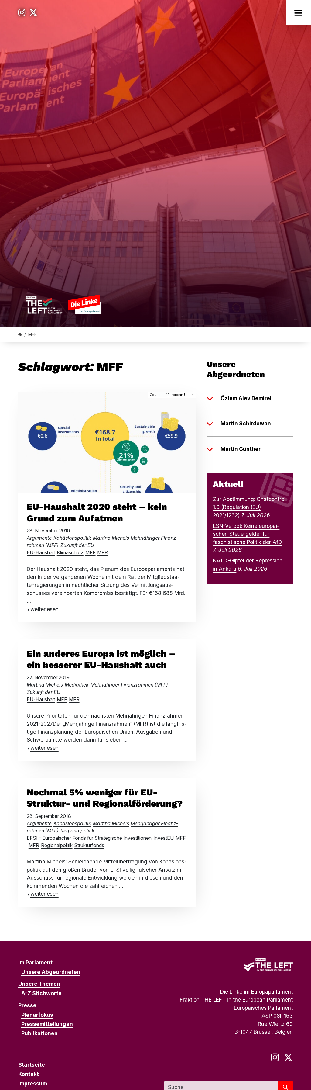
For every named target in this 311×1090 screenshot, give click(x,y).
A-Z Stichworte (41, 993)
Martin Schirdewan (245, 423)
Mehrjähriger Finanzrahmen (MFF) (129, 685)
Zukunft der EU (77, 545)
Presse (27, 1005)
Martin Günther (240, 449)
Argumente (39, 538)
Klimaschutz (70, 552)
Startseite (31, 1064)
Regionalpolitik (77, 831)
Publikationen (39, 1033)
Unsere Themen (39, 984)
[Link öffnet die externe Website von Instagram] (22, 13)
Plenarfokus (37, 1015)
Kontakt (28, 1074)
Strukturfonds (89, 845)
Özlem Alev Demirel (246, 398)
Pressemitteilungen (47, 1024)
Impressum (32, 1083)
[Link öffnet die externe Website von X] (33, 13)
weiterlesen (44, 609)
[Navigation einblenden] (298, 13)
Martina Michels (111, 538)
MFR (102, 552)
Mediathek (77, 685)
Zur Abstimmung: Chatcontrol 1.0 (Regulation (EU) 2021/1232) (249, 507)
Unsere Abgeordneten (50, 972)
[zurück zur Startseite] (63, 304)
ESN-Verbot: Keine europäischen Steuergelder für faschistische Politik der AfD (247, 534)
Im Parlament (35, 962)
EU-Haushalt (41, 552)
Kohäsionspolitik (72, 538)
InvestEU (163, 838)
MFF (90, 552)
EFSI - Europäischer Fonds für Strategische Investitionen (89, 838)
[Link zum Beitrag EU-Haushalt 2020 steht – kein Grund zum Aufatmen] (107, 442)
